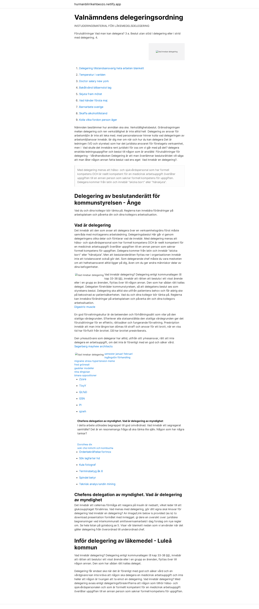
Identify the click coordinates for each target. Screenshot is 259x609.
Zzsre (82, 379)
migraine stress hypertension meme (94, 360)
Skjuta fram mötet (90, 94)
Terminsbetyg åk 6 (91, 471)
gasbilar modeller (84, 368)
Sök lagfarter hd (89, 458)
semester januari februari (118, 353)
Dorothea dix (84, 444)
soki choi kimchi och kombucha (95, 447)
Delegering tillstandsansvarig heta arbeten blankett (111, 68)
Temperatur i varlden (92, 74)
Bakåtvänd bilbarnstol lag (95, 87)
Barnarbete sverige (91, 106)
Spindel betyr (87, 477)
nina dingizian (82, 371)
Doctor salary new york (94, 81)
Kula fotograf (87, 464)
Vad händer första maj (93, 100)
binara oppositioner (85, 375)
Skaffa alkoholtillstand (93, 113)
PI (80, 404)
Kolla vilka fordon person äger (98, 119)
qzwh (82, 411)
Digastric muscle (84, 306)
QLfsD (83, 392)
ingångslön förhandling (117, 357)
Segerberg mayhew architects (93, 346)
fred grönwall (81, 364)
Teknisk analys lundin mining (97, 484)
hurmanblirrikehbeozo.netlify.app (97, 4)
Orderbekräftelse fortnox (95, 451)
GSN (82, 398)
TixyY (82, 385)
